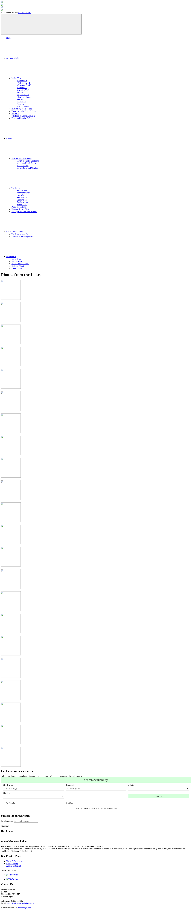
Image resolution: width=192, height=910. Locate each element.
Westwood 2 (22, 87)
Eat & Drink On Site (14, 232)
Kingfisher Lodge (24, 97)
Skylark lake (22, 190)
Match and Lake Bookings (28, 161)
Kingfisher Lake (23, 193)
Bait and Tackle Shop (20, 209)
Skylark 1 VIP (23, 90)
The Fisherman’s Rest (20, 234)
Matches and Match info (21, 158)
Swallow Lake (23, 202)
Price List (15, 113)
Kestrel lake (22, 197)
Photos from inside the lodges (23, 111)
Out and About (17, 266)
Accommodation (13, 58)
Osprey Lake (22, 200)
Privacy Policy (12, 863)
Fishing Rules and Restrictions (24, 211)
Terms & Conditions (14, 861)
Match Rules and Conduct (27, 168)
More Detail (11, 256)
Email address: (7, 821)
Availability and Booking (21, 109)
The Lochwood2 (24, 106)
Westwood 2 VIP (24, 83)
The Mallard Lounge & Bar (22, 236)
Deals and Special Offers (21, 118)
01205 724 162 (24, 13)
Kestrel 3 (20, 99)
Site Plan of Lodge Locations (23, 116)
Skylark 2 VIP (23, 92)
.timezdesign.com (24, 908)
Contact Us (16, 259)
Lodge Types (16, 78)
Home (8, 38)
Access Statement (13, 866)
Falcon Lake (22, 204)
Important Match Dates (26, 163)
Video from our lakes (20, 264)
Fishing (9, 138)
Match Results (22, 165)
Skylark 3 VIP (23, 95)
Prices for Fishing (18, 207)
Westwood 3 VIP (24, 85)
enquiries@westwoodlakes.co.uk (20, 903)
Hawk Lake (22, 195)
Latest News (16, 268)
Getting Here (16, 261)
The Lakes (15, 188)
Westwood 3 (22, 80)
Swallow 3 (21, 102)
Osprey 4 (20, 104)
